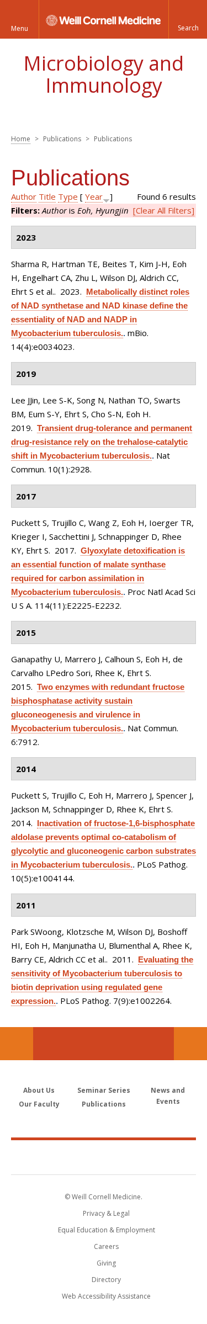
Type (68, 196)
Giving (106, 1263)
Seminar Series (103, 1090)
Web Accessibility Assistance (106, 1296)
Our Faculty (39, 1104)
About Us (39, 1090)
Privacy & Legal (106, 1213)
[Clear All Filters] (163, 210)
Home (20, 138)
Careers (106, 1246)
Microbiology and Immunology (103, 74)
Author (23, 196)
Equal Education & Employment (106, 1230)
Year (94, 196)
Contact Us (190, 1043)
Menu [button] (19, 28)
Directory (106, 1279)
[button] (187, 19)
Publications (104, 1104)
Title (47, 196)
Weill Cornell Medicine (104, 1156)
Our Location (16, 1043)
